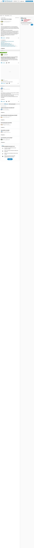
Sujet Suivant (16, 17)
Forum (3, 15)
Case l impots (3, 42)
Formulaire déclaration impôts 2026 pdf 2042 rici (7, 45)
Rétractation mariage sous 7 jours (5, 43)
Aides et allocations (7, 15)
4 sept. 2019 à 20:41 (5, 80)
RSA (10, 15)
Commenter (4, 83)
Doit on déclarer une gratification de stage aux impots (8, 46)
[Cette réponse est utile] (6, 63)
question (30, 1)
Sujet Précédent (3, 17)
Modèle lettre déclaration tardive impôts (6, 44)
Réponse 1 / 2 (2, 50)
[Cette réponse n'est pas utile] (8, 63)
